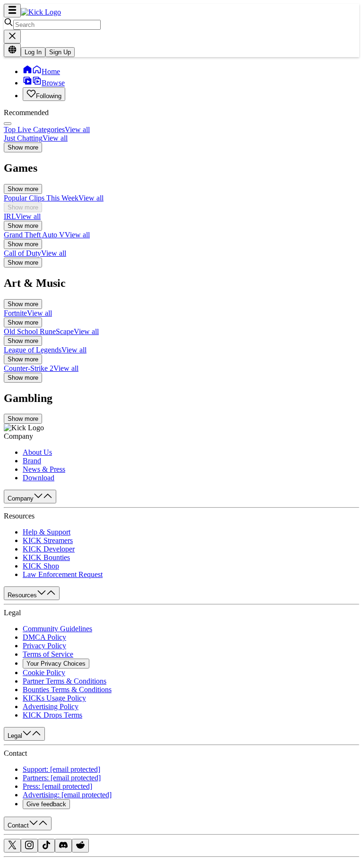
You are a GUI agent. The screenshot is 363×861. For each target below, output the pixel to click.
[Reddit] (80, 847)
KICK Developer (49, 549)
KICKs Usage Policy (54, 698)
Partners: (62, 778)
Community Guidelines (57, 629)
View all (77, 129)
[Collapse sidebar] (12, 10)
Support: (61, 769)
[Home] (41, 12)
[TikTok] (46, 847)
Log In (33, 52)
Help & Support (46, 532)
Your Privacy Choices (56, 663)
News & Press (44, 469)
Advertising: (67, 795)
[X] (12, 847)
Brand (32, 461)
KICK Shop (41, 566)
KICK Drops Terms (52, 715)
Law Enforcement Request (63, 574)
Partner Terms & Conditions (64, 681)
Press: (57, 786)
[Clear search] (12, 36)
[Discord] (63, 847)
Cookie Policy (44, 673)
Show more (23, 147)
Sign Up (60, 52)
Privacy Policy (44, 646)
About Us (37, 452)
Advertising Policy (50, 706)
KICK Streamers (48, 540)
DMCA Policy (44, 637)
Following (48, 96)
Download (38, 478)
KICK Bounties (46, 557)
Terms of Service (48, 654)
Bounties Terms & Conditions (67, 689)
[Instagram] (29, 847)
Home (51, 71)
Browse (53, 83)
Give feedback (46, 804)
